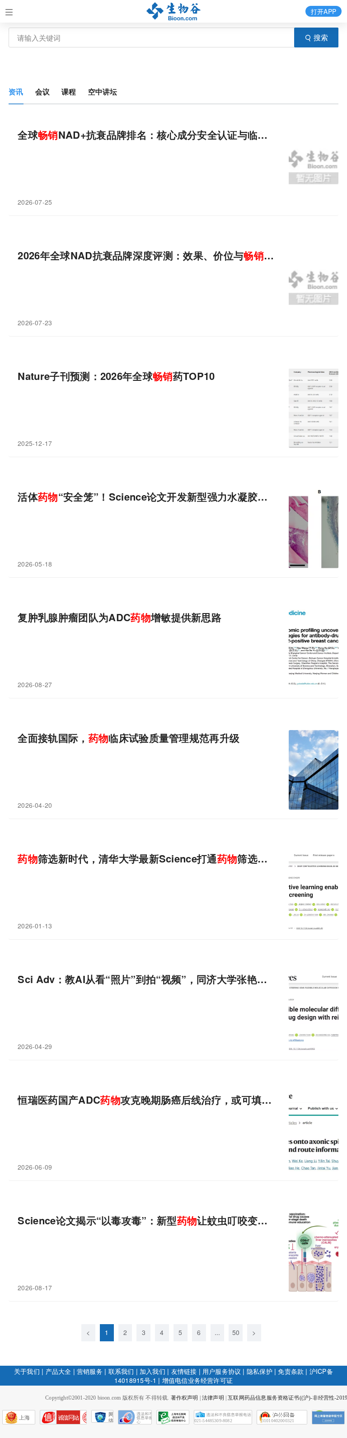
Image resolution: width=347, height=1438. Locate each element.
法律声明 (213, 1398)
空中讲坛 (102, 91)
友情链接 (184, 1371)
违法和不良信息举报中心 (135, 1417)
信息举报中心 (172, 1417)
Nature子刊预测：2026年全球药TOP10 (116, 376)
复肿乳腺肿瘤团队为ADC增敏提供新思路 (119, 617)
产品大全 (58, 1371)
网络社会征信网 (110, 1417)
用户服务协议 (221, 1371)
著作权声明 (184, 1398)
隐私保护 (259, 1371)
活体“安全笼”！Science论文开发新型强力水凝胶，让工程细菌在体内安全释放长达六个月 (146, 497)
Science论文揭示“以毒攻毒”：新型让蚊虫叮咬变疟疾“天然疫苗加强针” (146, 1220)
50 (235, 1332)
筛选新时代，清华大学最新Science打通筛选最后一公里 (146, 859)
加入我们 (152, 1371)
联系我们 (121, 1371)
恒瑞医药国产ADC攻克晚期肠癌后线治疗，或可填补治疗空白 (146, 1100)
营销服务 (90, 1371)
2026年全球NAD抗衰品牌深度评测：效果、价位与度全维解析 (146, 255)
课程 (68, 91)
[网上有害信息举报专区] (328, 1417)
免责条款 (291, 1371)
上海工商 (16, 1419)
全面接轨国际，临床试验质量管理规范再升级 (128, 738)
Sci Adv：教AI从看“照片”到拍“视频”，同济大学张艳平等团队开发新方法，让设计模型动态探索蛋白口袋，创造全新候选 (146, 979)
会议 (42, 91)
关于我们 (27, 1371)
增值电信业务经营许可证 (197, 1380)
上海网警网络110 (63, 1417)
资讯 (16, 91)
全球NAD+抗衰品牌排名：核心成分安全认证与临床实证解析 (146, 135)
